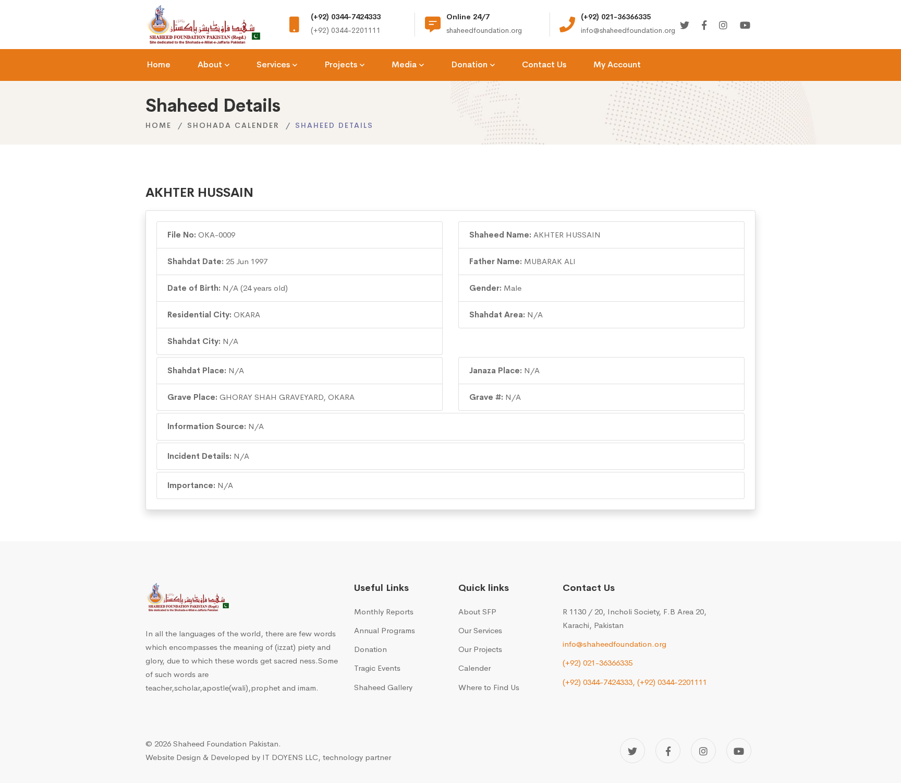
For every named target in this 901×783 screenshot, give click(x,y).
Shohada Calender (233, 125)
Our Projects (480, 649)
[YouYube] (745, 26)
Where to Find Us (488, 687)
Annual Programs (384, 630)
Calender (474, 668)
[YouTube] (738, 750)
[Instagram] (723, 26)
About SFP (477, 611)
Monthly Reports (383, 611)
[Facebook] (704, 26)
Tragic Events (377, 668)
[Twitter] (685, 26)
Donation (370, 649)
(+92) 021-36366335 (597, 663)
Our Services (480, 630)
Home (158, 125)
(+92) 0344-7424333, (599, 682)
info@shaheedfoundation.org (614, 644)
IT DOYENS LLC (290, 757)
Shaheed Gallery (383, 687)
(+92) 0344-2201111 (672, 682)
